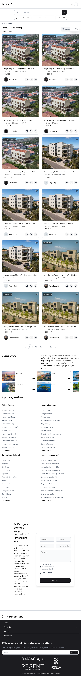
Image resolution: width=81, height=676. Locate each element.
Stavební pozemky (47, 437)
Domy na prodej (46, 414)
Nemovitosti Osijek (8, 424)
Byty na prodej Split (47, 484)
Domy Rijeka (6, 494)
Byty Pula (5, 480)
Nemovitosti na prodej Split (50, 467)
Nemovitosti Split (8, 414)
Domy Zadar (6, 470)
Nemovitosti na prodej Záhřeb (51, 463)
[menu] (76, 4)
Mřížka (76, 29)
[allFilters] (64, 12)
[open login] (36, 36)
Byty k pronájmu (46, 424)
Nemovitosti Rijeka (8, 420)
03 (41, 347)
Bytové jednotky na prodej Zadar (52, 497)
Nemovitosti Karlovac (9, 441)
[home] (9, 5)
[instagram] (28, 659)
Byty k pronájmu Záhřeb (49, 480)
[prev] (3, 50)
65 (51, 347)
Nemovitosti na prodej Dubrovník (52, 474)
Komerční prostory (47, 444)
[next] (37, 50)
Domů (3, 23)
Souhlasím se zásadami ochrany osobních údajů (48, 567)
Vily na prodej (45, 417)
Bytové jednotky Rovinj (10, 477)
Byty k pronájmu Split (48, 494)
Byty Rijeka (5, 467)
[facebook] (24, 659)
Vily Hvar (5, 474)
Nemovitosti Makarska (10, 444)
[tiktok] (33, 659)
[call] (31, 79)
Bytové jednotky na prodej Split (52, 491)
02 (36, 347)
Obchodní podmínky (41, 673)
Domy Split (6, 487)
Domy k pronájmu (47, 427)
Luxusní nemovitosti (48, 447)
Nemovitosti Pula (8, 430)
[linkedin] (43, 659)
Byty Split (5, 463)
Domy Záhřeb (7, 484)
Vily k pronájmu (46, 430)
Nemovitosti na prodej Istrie (50, 470)
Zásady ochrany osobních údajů (28, 673)
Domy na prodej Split (48, 487)
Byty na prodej (46, 410)
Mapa (67, 29)
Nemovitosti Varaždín (9, 437)
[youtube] (38, 659)
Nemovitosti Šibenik (9, 434)
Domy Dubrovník (8, 491)
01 (30, 347)
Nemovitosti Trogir (8, 447)
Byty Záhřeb (6, 460)
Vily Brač (5, 497)
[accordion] (25, 617)
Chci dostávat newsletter (47, 574)
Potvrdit (55, 580)
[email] (27, 79)
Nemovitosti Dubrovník (10, 427)
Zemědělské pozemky (49, 441)
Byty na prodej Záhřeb (48, 460)
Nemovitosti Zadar (8, 417)
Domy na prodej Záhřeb (49, 477)
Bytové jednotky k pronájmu (51, 434)
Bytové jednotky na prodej (50, 420)
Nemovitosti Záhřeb (9, 410)
